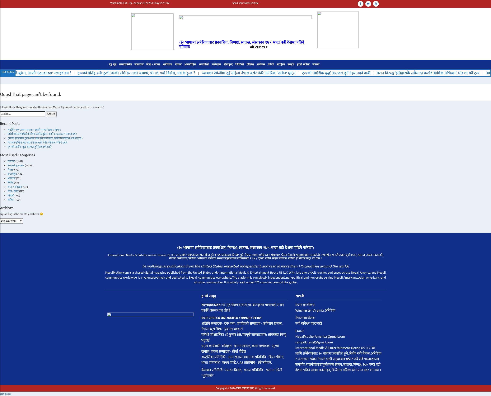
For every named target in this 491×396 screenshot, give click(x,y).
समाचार (139, 64)
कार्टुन (291, 64)
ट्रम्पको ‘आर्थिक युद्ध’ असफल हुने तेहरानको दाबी (322, 73)
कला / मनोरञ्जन (15, 187)
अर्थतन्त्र (261, 64)
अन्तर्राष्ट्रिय (190, 64)
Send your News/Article (245, 3)
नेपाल (178, 64)
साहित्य (281, 64)
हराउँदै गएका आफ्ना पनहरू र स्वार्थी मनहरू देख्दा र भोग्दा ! (34, 130)
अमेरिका (167, 64)
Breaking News (16, 165)
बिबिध (250, 64)
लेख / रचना (153, 64)
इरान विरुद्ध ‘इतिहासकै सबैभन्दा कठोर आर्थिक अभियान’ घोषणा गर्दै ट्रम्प (413, 73)
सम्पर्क (316, 64)
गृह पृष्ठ (112, 64)
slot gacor (5, 394)
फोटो (271, 64)
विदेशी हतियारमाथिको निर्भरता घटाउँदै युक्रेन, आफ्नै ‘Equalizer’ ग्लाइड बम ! (42, 134)
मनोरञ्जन (216, 64)
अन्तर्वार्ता (204, 64)
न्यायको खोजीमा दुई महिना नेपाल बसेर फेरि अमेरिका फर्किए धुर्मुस (234, 73)
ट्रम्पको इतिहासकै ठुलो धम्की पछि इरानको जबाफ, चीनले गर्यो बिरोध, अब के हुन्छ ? (122, 73)
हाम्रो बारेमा (303, 64)
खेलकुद (228, 64)
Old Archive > (259, 47)
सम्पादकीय (125, 64)
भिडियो (239, 64)
